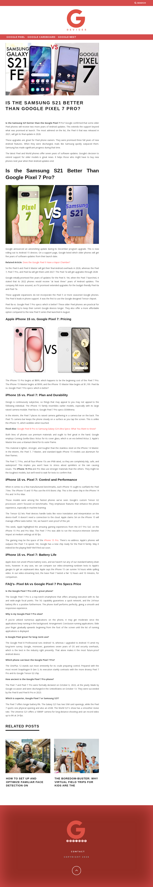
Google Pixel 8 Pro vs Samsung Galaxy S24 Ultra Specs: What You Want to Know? (56, 428)
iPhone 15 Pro (51, 540)
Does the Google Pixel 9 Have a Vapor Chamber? (46, 262)
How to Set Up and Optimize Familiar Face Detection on (24, 782)
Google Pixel (15, 37)
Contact (78, 851)
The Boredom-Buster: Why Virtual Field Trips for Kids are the (76, 782)
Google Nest (67, 37)
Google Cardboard (41, 37)
